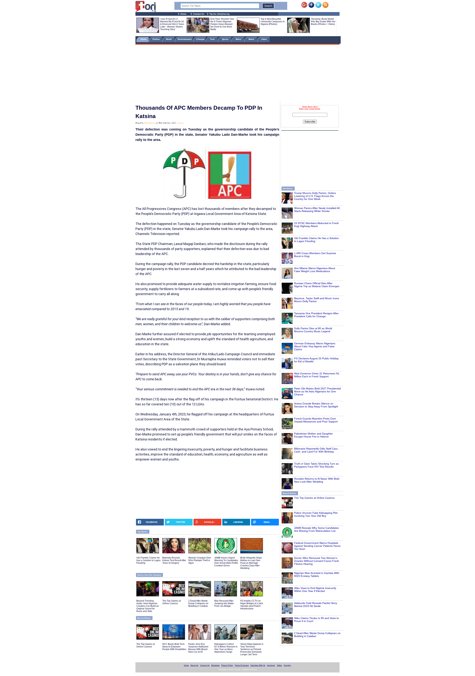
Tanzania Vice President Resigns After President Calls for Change (316, 315)
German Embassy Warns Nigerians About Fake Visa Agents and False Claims (314, 346)
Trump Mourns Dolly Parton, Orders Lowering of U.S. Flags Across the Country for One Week (315, 196)
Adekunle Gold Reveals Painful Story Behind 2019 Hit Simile (315, 605)
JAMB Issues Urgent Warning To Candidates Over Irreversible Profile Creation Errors (226, 561)
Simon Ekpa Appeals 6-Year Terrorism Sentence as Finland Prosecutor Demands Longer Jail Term (252, 649)
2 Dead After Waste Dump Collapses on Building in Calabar (198, 603)
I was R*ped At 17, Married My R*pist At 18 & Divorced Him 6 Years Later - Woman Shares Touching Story (172, 24)
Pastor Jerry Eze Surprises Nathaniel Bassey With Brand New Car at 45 (198, 648)
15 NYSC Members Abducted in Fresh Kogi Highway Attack (316, 225)
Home (183, 14)
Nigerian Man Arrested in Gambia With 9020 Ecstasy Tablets (316, 574)
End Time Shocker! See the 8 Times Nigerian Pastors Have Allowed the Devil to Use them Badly (222, 24)
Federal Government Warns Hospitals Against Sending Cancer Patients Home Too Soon (317, 545)
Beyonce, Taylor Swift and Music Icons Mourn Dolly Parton (316, 300)
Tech (212, 39)
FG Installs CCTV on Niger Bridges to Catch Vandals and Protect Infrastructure (251, 605)
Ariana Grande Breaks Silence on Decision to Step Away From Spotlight (316, 405)
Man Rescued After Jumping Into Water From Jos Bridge (224, 603)
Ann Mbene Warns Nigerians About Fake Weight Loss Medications (314, 270)
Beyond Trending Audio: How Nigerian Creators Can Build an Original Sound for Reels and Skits (147, 606)
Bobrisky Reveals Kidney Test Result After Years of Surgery (174, 560)
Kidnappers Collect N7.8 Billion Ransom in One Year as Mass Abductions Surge (226, 648)
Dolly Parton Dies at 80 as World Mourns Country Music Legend (313, 330)
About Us (194, 665)
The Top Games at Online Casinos (314, 497)
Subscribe (309, 121)
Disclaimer (215, 665)
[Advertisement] (237, 73)
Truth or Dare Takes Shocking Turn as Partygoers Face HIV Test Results (316, 465)
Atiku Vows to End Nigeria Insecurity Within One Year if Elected (315, 589)
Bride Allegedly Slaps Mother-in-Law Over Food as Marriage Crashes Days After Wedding (251, 562)
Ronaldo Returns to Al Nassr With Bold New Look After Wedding (316, 480)
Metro (238, 39)
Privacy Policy (227, 665)
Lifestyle (200, 39)
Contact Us (198, 14)
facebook (271, 665)
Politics (156, 39)
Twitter (279, 665)
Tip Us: (219, 14)
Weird (251, 39)
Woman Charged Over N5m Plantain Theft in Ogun (199, 560)
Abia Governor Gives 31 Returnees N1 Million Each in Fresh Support (316, 375)
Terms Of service (242, 665)
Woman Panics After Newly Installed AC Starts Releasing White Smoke (317, 210)
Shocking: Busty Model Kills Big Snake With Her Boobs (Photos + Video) (323, 21)
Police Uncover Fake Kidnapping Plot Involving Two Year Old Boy (316, 514)
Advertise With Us (257, 665)
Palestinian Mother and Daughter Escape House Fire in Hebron (313, 435)
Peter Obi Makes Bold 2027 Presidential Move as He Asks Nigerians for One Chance (317, 391)
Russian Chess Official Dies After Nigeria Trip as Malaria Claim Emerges (316, 285)
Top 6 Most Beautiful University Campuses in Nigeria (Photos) (273, 21)
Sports (225, 39)
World (169, 39)
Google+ (287, 665)
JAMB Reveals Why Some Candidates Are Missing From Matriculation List (316, 529)
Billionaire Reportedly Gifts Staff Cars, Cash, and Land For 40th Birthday (316, 450)
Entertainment (185, 39)
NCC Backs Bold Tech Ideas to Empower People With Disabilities (174, 647)
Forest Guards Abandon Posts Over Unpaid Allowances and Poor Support (316, 420)
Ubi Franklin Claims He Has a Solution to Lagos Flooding (148, 560)
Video (264, 39)
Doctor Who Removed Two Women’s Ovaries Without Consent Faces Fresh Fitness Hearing (316, 560)
